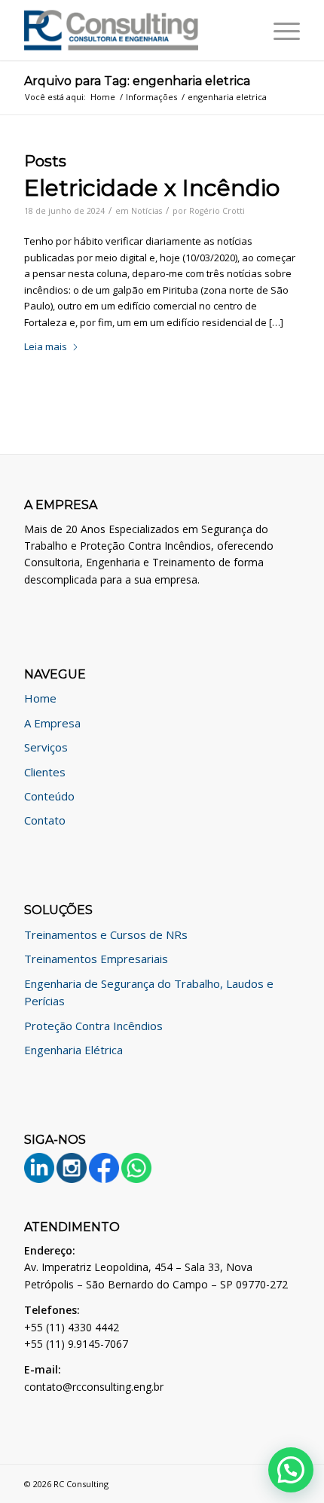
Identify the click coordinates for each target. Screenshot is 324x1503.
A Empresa (52, 722)
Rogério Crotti (217, 211)
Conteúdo (49, 795)
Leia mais (45, 346)
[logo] (134, 30)
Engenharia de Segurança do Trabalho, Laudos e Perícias (149, 992)
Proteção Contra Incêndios (93, 1025)
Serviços (46, 747)
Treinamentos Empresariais (96, 958)
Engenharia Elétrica (73, 1049)
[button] (290, 1469)
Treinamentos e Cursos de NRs (106, 934)
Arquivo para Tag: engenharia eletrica (137, 81)
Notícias (146, 211)
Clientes (45, 771)
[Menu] (279, 30)
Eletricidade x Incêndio (152, 188)
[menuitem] (279, 30)
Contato (45, 820)
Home (40, 698)
